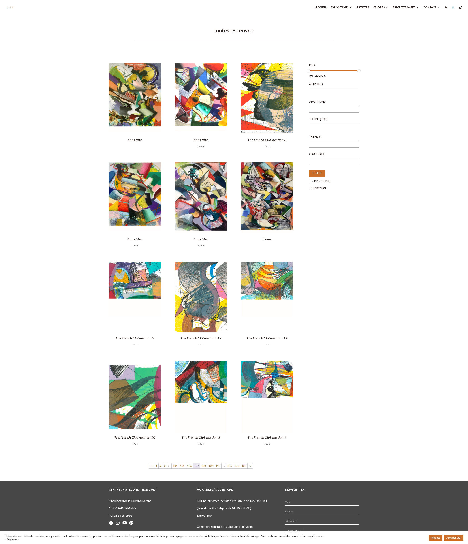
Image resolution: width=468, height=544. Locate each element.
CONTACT (430, 7)
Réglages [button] (435, 537)
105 (182, 465)
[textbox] (311, 92)
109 (211, 465)
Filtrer (317, 173)
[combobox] (334, 91)
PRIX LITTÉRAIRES (404, 7)
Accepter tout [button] (453, 537)
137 (244, 465)
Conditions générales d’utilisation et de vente (225, 526)
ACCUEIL (321, 7)
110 (218, 465)
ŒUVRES (379, 7)
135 (229, 465)
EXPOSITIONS (339, 7)
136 (237, 465)
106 (189, 465)
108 (203, 465)
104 (175, 465)
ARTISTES (363, 7)
